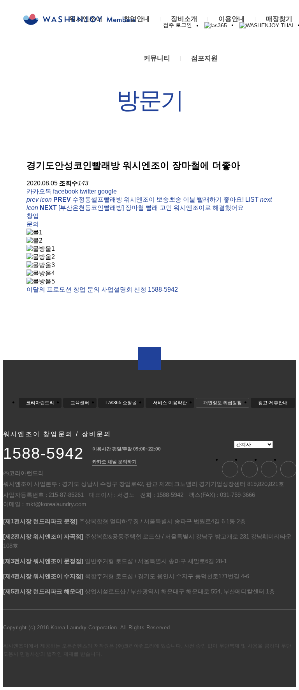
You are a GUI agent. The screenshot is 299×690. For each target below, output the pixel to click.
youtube (249, 469)
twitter (88, 191)
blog (230, 469)
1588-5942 (43, 453)
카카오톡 (38, 191)
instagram (288, 469)
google (107, 191)
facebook (65, 191)
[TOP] (149, 358)
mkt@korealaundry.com (55, 504)
